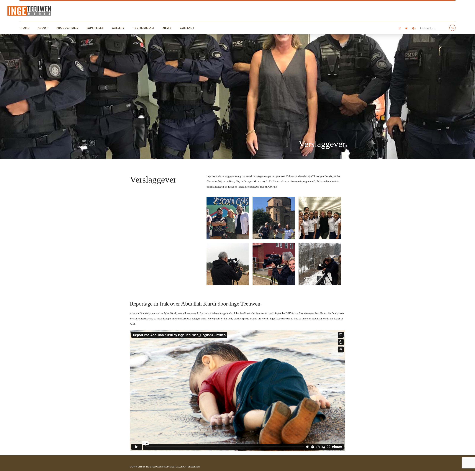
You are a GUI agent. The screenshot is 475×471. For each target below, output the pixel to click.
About (43, 27)
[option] (237, 96)
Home (24, 27)
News (167, 27)
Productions (67, 27)
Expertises (95, 27)
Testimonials (144, 27)
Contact (187, 27)
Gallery (118, 27)
